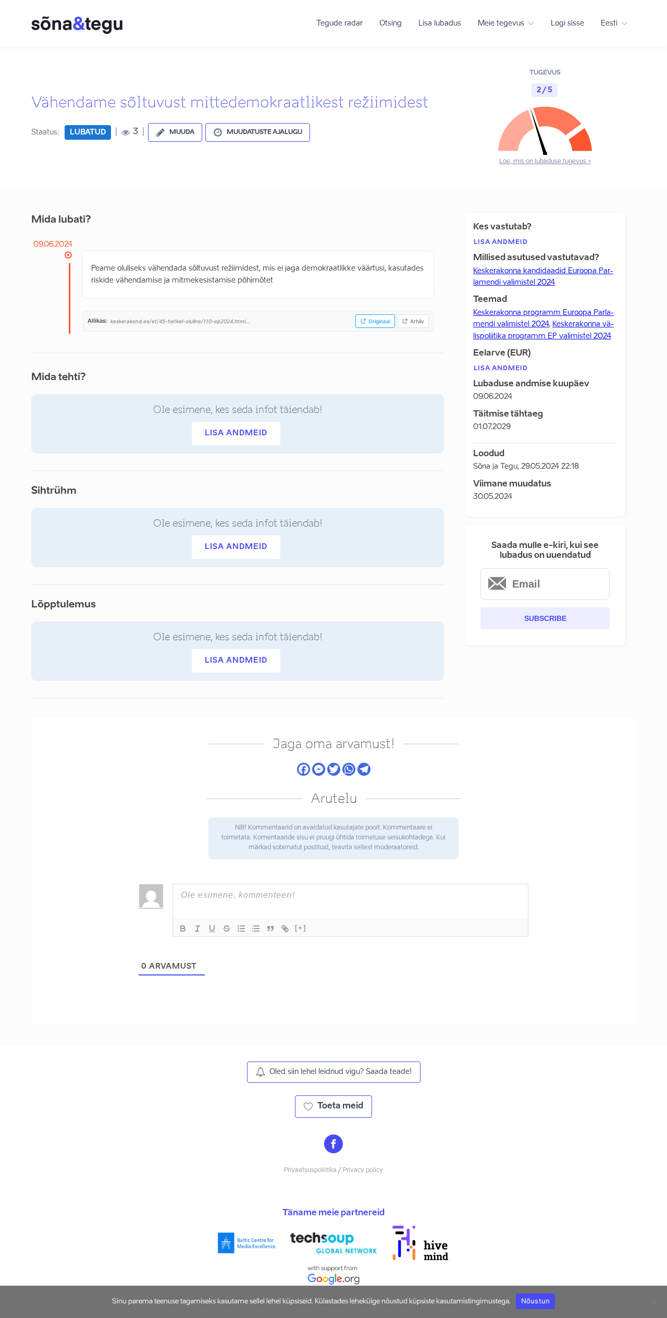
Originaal (379, 321)
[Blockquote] (270, 928)
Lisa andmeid (236, 433)
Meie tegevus (501, 23)
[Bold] (183, 928)
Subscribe (545, 618)
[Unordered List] (256, 928)
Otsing (390, 23)
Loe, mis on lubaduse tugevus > (545, 161)
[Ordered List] (241, 928)
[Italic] (197, 928)
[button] (175, 132)
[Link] (285, 928)
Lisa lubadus (439, 23)
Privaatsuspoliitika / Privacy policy (333, 1170)
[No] (654, 1302)
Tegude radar (339, 23)
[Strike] (226, 928)
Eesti (609, 23)
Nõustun (535, 1301)
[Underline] (212, 928)
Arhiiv (417, 321)
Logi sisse (567, 23)
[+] (300, 928)
